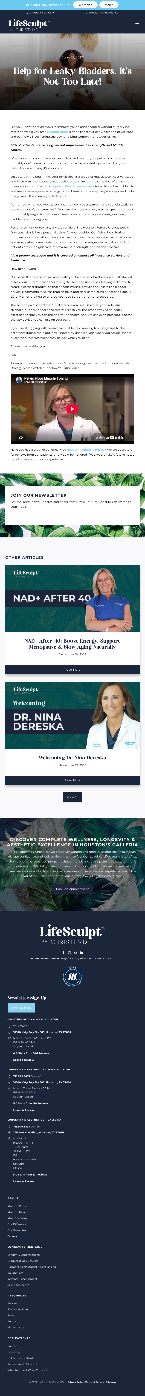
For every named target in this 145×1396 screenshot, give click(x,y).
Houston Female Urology (86, 449)
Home (35, 958)
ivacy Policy (77, 1382)
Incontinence (50, 958)
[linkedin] (81, 952)
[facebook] (63, 952)
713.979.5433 (21, 1076)
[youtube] (75, 952)
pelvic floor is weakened (73, 186)
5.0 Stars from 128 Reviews (30, 1103)
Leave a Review (23, 1059)
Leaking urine (57, 132)
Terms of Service (94, 1382)
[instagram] (69, 952)
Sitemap (111, 1382)
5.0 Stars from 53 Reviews (30, 1174)
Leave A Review (23, 1110)
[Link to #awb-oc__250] (137, 25)
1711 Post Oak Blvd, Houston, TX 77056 (38, 1132)
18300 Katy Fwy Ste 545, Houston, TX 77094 (42, 1082)
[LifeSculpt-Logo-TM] (29, 17)
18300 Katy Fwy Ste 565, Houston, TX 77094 (42, 1032)
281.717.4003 (20, 1026)
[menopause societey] (73, 967)
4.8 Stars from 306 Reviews (31, 1053)
